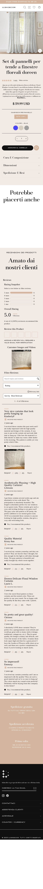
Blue (15, 128)
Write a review (23, 80)
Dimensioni (10, 165)
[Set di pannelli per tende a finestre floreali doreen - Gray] (10, 240)
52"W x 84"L (21, 116)
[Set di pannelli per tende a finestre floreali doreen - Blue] (5, 240)
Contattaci (8, 803)
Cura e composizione (16, 158)
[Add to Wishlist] (36, 147)
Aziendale (7, 816)
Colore (21, 123)
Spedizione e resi (14, 173)
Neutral (21, 128)
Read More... (21, 98)
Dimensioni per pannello (21, 112)
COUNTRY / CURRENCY (13, 822)
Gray (26, 128)
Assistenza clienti (12, 810)
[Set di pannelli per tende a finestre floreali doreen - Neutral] (8, 240)
